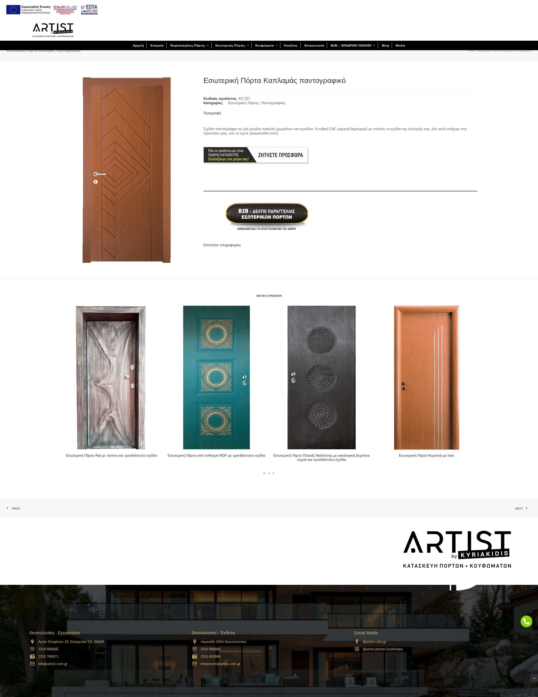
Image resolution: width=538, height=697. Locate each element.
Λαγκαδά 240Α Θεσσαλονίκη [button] (223, 642)
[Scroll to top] (534, 678)
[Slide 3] (273, 473)
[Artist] (53, 30)
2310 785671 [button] (48, 656)
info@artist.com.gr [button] (52, 664)
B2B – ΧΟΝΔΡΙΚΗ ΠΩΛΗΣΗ (351, 45)
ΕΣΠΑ (50, 9)
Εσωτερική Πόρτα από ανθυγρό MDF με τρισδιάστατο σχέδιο (216, 456)
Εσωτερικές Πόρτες (230, 45)
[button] (111, 377)
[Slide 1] (264, 473)
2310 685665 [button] (48, 649)
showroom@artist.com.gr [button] (220, 664)
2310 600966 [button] (210, 649)
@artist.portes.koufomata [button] (383, 649)
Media (400, 45)
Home (471, 50)
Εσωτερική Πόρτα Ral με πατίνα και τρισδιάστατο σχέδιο (111, 456)
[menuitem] (52, 9)
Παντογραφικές (273, 103)
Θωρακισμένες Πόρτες (187, 45)
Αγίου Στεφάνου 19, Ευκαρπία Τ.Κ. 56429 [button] (71, 642)
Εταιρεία (157, 45)
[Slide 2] (269, 473)
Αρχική (138, 45)
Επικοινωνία (314, 45)
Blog (385, 45)
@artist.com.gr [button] (374, 642)
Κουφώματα (264, 45)
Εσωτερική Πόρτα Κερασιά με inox (426, 456)
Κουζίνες (291, 45)
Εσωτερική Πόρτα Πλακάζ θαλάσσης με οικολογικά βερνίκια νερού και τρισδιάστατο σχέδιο (321, 458)
